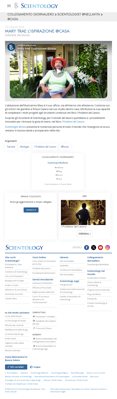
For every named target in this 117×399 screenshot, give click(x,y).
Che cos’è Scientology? (12, 259)
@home (65, 146)
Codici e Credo (11, 285)
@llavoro (59, 175)
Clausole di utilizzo (98, 389)
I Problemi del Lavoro (73, 121)
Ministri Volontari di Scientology (18, 376)
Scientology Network (39, 373)
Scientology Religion (59, 373)
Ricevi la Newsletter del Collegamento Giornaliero (44, 340)
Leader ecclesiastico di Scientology (70, 298)
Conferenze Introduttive (71, 270)
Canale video (11, 298)
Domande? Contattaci (45, 316)
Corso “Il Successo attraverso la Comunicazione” (40, 299)
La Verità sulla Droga (14, 334)
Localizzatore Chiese (96, 277)
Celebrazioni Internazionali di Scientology (72, 290)
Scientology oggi (69, 281)
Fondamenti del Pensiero (43, 273)
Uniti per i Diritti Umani (52, 380)
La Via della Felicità (13, 316)
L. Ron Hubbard (11, 373)
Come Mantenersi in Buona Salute (57, 184)
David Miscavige (77, 373)
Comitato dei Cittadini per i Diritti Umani (21, 384)
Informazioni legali (58, 391)
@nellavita (59, 167)
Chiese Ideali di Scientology (94, 284)
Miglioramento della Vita (43, 292)
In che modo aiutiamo (17, 312)
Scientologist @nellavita (58, 162)
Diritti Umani (10, 338)
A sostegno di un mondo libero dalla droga (23, 380)
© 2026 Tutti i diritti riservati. (25, 390)
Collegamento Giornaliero (95, 259)
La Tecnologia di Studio (15, 320)
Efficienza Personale (41, 287)
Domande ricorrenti (14, 294)
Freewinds (92, 298)
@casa (59, 178)
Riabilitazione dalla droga (16, 329)
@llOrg (59, 171)
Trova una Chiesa (43, 328)
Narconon (94, 376)
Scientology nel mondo (96, 272)
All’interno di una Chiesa (16, 289)
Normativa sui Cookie (80, 389)
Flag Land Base (94, 294)
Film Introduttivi (67, 274)
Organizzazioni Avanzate (98, 289)
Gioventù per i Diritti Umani (76, 380)
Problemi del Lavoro (41, 268)
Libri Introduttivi (67, 261)
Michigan (24, 146)
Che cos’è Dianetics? (14, 276)
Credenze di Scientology (16, 271)
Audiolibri (64, 265)
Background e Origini (14, 280)
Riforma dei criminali (14, 325)
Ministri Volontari (12, 350)
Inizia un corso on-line (96, 373)
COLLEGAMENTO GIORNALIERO (58, 157)
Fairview (11, 146)
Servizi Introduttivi (42, 279)
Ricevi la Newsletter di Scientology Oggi (44, 347)
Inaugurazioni (66, 284)
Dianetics (24, 373)
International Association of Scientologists (51, 376)
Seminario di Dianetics (42, 283)
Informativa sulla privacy (60, 389)
